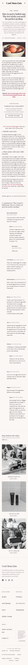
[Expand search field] (24, 3)
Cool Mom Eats (14, 3)
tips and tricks (22, 196)
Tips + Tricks (14, 10)
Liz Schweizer (10, 259)
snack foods (16, 196)
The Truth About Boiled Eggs (10, 126)
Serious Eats (6, 186)
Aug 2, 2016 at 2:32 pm (17, 248)
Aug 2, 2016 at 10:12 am (19, 259)
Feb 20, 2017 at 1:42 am (16, 387)
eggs (8, 196)
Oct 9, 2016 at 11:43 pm (18, 356)
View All (5, 439)
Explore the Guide (15, 116)
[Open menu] (3, 3)
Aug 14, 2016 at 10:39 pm (20, 279)
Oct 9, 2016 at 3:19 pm (16, 344)
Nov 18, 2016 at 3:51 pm (14, 371)
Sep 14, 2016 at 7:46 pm (14, 322)
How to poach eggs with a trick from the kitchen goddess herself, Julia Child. (14, 95)
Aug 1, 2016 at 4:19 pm (17, 226)
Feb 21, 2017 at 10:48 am (18, 397)
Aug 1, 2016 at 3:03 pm (12, 214)
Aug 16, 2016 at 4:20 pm (15, 297)
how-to (11, 196)
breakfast (4, 196)
